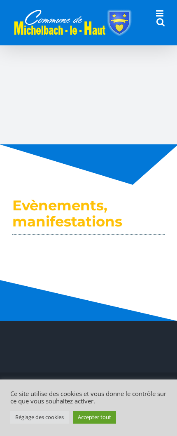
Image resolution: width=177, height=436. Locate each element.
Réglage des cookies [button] (39, 417)
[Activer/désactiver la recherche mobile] (160, 22)
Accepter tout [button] (94, 417)
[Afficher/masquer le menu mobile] (160, 13)
